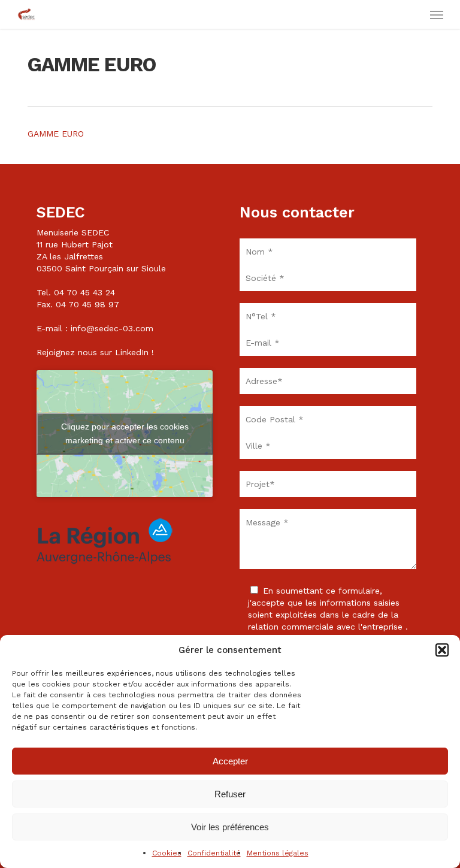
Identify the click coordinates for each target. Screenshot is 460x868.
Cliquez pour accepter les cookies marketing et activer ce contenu (125, 433)
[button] (442, 650)
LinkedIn (132, 352)
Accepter (230, 761)
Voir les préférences (230, 827)
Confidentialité (214, 853)
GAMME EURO (56, 133)
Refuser (230, 794)
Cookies (166, 853)
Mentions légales (277, 853)
